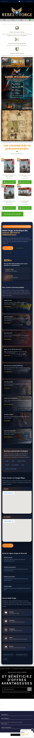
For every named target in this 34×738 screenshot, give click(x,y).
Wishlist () (30, 1)
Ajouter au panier (10, 182)
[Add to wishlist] (7, 173)
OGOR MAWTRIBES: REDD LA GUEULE (25, 176)
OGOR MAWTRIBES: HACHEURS (24, 202)
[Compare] (9, 173)
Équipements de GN (8, 654)
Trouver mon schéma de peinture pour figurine (11, 722)
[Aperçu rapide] (11, 173)
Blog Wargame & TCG (21, 654)
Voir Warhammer (20, 248)
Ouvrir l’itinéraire (8, 545)
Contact (5, 659)
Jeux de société (8, 252)
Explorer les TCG (8, 248)
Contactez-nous (4, 1)
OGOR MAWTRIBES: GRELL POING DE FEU (9, 202)
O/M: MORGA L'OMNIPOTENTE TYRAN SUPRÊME (9, 176)
